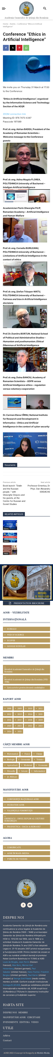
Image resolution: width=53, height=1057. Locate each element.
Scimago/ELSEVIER (11, 985)
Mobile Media (43, 1052)
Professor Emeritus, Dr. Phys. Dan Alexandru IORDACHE (39, 488)
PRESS (6, 554)
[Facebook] (6, 48)
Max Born (16, 965)
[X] (13, 48)
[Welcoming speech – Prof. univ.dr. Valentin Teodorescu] (10, 525)
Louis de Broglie (10, 962)
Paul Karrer (33, 975)
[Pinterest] (19, 48)
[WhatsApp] (26, 48)
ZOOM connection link (14, 114)
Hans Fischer (34, 972)
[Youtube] (29, 905)
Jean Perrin (24, 962)
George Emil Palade (22, 978)
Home (5, 24)
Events (12, 24)
